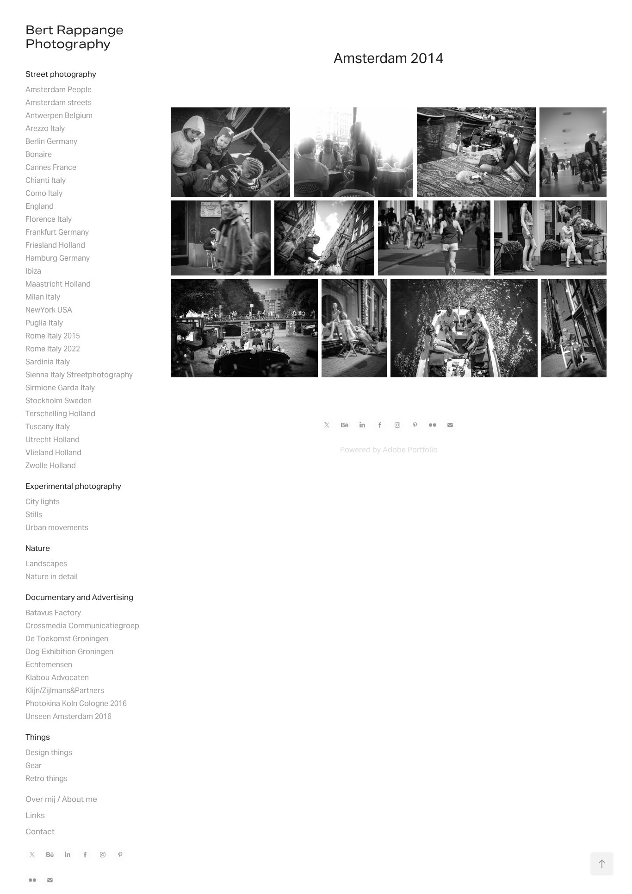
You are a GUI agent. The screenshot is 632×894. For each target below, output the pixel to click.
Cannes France (50, 167)
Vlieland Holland (53, 452)
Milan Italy (42, 297)
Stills (33, 514)
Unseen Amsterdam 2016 (68, 716)
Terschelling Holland (60, 414)
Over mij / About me (61, 799)
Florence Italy (48, 219)
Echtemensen (48, 664)
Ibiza (33, 271)
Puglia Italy (44, 323)
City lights (42, 501)
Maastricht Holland (58, 284)
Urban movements (56, 527)
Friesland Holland (55, 245)
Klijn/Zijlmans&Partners (64, 690)
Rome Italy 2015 (52, 336)
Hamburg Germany (57, 258)
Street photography (60, 74)
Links (35, 815)
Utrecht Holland (52, 439)
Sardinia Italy (47, 362)
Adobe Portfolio (410, 450)
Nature (37, 548)
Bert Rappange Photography (76, 36)
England (39, 206)
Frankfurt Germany (57, 232)
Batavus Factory (53, 613)
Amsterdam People (58, 89)
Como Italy (43, 193)
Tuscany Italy (47, 426)
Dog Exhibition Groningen (69, 651)
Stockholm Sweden (58, 401)
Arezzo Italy (45, 128)
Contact (40, 831)
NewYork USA (48, 310)
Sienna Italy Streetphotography (79, 375)
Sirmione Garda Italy (60, 388)
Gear (33, 765)
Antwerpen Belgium (59, 115)
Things (37, 737)
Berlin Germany (51, 141)
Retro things (46, 778)
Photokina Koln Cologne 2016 (76, 703)
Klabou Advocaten (57, 677)
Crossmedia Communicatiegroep (82, 626)
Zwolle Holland (50, 465)
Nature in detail (51, 576)
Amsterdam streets (58, 102)
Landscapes (46, 564)
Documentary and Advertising (79, 597)
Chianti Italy (45, 180)
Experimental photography (73, 486)
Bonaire (38, 154)
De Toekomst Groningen (66, 639)
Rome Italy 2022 (52, 349)
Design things (48, 752)
